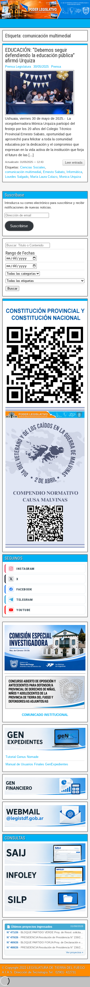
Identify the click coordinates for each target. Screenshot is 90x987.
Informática (74, 172)
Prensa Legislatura (18, 66)
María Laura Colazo (43, 176)
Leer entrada (73, 162)
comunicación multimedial (23, 172)
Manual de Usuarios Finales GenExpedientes (37, 764)
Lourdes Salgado (16, 176)
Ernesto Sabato (54, 172)
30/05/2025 (41, 66)
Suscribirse (19, 226)
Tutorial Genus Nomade (22, 757)
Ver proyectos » (74, 952)
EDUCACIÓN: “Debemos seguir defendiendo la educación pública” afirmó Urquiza (40, 55)
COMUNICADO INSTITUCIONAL (45, 715)
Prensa (56, 66)
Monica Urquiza (70, 176)
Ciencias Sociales (32, 167)
